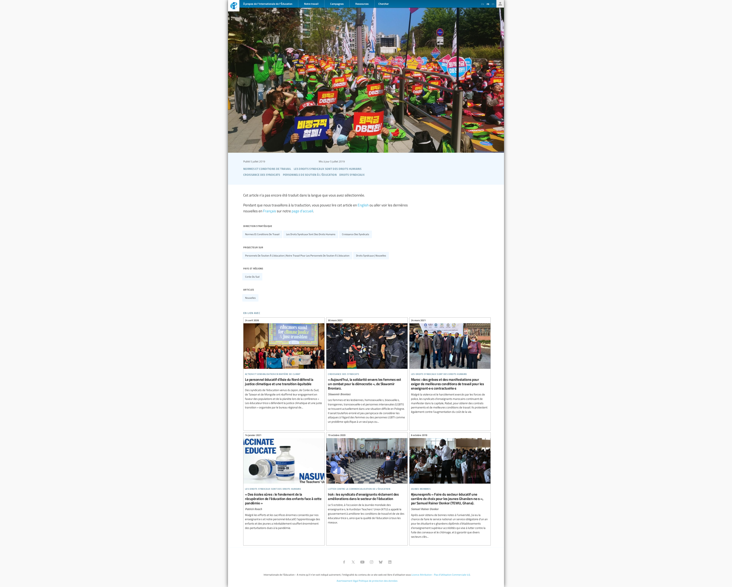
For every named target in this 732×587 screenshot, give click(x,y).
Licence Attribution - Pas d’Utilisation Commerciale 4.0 (440, 574)
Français (269, 210)
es (493, 4)
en (482, 4)
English (363, 204)
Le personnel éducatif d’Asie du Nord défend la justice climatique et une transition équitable (283, 364)
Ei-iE (233, 6)
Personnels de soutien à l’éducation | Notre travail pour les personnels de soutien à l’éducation (297, 255)
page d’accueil (302, 210)
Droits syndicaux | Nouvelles (371, 255)
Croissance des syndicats (355, 234)
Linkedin (390, 562)
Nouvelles (250, 297)
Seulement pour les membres (500, 4)
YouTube (362, 562)
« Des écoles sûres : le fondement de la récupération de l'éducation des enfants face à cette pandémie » (283, 482)
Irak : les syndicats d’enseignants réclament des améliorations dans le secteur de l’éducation (366, 479)
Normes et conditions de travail (262, 234)
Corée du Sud (252, 276)
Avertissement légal (347, 580)
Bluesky (380, 562)
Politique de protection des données (378, 580)
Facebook (344, 562)
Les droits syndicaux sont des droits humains (310, 234)
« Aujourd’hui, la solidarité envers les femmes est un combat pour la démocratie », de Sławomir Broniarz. (366, 372)
